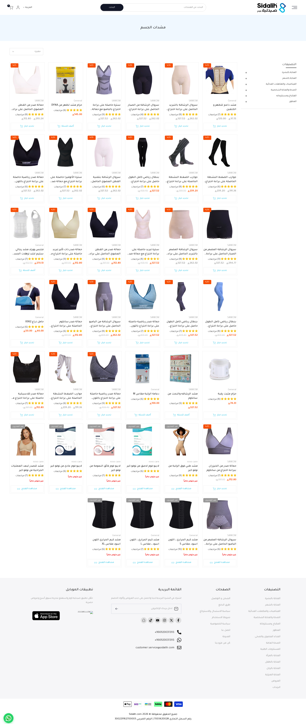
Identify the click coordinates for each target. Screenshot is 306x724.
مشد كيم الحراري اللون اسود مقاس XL (107, 542)
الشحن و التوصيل (220, 598)
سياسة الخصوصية (220, 624)
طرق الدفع (224, 605)
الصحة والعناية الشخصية (267, 617)
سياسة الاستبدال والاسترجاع (215, 611)
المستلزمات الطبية (270, 649)
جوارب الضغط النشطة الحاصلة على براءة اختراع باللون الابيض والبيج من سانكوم (66, 396)
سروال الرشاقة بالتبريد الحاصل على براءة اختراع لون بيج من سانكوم (183, 108)
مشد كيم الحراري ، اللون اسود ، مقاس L (144, 542)
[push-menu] (294, 7)
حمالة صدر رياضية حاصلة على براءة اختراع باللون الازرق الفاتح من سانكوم (144, 324)
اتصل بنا (225, 630)
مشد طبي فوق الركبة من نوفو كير (183, 468)
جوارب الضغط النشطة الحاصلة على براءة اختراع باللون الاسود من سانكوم (220, 180)
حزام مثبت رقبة (227, 394)
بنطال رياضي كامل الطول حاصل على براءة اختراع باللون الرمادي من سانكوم (182, 324)
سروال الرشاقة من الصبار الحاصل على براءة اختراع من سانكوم (143, 108)
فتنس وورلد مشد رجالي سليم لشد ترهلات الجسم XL (28, 252)
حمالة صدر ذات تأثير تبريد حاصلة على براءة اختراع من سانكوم (65, 252)
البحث (112, 7)
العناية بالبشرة (272, 598)
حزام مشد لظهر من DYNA (66, 105)
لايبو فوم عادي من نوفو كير (66, 466)
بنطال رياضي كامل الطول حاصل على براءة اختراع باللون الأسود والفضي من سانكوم (143, 180)
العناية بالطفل (272, 662)
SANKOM (193, 101)
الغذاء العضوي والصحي (267, 636)
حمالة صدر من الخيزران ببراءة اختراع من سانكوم (221, 468)
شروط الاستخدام (221, 617)
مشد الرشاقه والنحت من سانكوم (183, 396)
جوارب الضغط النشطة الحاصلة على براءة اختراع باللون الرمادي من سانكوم (182, 180)
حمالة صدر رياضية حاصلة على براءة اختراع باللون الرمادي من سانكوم (105, 396)
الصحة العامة (273, 643)
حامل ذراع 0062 (34, 322)
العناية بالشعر (272, 605)
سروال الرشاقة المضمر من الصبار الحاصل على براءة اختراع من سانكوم (219, 252)
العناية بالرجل (273, 668)
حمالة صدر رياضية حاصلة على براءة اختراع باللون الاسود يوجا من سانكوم (28, 180)
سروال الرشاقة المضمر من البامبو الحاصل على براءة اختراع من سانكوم (219, 542)
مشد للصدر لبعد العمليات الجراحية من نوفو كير (27, 468)
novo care (192, 462)
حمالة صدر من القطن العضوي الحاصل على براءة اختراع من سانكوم (27, 108)
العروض (275, 681)
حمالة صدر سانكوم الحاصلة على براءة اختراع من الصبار (66, 324)
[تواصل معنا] (8, 718)
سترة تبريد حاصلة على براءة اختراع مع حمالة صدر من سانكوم (143, 252)
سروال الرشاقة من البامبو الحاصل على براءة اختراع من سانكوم (105, 324)
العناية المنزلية (272, 674)
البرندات (276, 687)
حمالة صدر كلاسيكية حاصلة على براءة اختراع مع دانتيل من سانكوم (27, 396)
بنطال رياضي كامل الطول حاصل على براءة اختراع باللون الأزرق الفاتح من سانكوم (220, 324)
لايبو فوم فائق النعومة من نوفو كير (105, 468)
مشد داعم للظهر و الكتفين (224, 107)
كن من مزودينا (222, 643)
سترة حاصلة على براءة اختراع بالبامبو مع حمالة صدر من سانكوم (106, 108)
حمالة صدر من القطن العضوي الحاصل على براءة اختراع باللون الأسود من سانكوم (104, 252)
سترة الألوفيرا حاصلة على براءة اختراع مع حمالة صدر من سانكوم (66, 180)
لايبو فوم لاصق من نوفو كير (143, 466)
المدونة (226, 636)
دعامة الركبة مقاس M (146, 394)
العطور (276, 630)
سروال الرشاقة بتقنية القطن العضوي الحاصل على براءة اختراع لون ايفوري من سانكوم (106, 180)
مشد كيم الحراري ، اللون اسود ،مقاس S (183, 542)
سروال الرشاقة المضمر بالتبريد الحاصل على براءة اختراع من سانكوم (182, 252)
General (232, 101)
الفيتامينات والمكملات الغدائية (264, 611)
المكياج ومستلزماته (270, 624)
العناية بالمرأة (273, 655)
